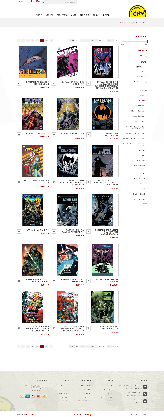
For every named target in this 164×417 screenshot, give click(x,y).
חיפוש (65, 401)
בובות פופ (84, 15)
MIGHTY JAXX (139, 179)
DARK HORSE (139, 194)
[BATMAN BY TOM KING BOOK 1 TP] (68, 62)
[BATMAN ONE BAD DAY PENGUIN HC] (68, 260)
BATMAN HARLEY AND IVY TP (36, 182)
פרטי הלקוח (85, 385)
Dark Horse (139, 121)
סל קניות (86, 397)
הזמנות (87, 393)
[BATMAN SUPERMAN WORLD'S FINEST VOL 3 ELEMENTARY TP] (33, 307)
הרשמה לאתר (140, 2)
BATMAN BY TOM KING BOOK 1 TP (73, 83)
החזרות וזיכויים (106, 397)
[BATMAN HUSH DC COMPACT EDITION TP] (68, 210)
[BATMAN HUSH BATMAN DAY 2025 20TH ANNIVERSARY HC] (102, 210)
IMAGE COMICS (138, 199)
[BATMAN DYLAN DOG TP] (33, 114)
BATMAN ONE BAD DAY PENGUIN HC (72, 280)
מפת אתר (63, 389)
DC (143, 189)
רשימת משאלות (84, 401)
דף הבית (143, 23)
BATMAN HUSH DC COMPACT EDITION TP (73, 231)
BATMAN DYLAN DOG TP (37, 133)
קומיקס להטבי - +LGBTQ (133, 138)
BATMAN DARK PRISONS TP (72, 134)
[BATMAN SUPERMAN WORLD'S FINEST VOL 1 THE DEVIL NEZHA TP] (68, 307)
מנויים (110, 393)
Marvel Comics (137, 111)
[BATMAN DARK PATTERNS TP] (102, 114)
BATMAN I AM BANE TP (37, 230)
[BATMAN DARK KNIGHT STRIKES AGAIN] (33, 62)
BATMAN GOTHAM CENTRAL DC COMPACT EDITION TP (72, 183)
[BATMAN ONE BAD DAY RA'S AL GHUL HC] (33, 260)
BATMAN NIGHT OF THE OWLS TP (106, 280)
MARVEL (141, 184)
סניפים (64, 397)
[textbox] (61, 2)
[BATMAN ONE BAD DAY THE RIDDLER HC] (102, 307)
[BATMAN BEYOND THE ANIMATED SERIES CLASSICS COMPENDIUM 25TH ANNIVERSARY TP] (102, 62)
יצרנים (110, 401)
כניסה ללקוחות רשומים (124, 2)
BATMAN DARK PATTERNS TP (111, 134)
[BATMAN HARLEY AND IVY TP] (33, 161)
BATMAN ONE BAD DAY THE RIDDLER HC (107, 328)
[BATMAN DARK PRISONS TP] (68, 114)
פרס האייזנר (107, 389)
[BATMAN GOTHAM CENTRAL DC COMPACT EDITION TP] (68, 161)
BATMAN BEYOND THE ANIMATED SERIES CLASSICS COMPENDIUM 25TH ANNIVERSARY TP (106, 85)
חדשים (106, 15)
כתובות (87, 389)
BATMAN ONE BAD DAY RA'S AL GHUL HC (37, 280)
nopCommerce (31, 414)
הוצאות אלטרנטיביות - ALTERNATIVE (135, 127)
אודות (110, 385)
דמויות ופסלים (139, 166)
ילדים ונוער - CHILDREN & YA (133, 144)
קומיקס (96, 15)
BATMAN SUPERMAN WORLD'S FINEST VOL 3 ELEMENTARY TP (37, 329)
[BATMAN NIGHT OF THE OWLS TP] (102, 260)
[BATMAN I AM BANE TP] (33, 210)
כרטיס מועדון (62, 393)
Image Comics (138, 116)
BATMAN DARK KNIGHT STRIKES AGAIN (37, 83)
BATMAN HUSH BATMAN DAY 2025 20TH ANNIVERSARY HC (106, 232)
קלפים (73, 15)
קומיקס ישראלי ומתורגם (134, 133)
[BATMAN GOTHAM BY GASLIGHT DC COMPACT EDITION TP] (102, 161)
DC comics (139, 106)
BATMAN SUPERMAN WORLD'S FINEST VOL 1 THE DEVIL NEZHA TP (72, 329)
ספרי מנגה (62, 15)
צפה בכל (144, 203)
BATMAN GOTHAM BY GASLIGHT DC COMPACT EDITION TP (106, 183)
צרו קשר (64, 385)
